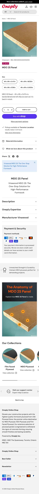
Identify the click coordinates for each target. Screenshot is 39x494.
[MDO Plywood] (27, 356)
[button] (31, 6)
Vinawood (5, 60)
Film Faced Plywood (10, 368)
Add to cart (26, 110)
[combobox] (19, 12)
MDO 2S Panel (11, 18)
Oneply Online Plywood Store (15, 489)
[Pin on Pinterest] (17, 156)
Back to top (19, 400)
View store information (12, 133)
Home (4, 18)
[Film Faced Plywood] (9, 356)
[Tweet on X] (9, 156)
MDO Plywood (27, 366)
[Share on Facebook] (13, 156)
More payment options (19, 121)
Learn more (28, 2)
